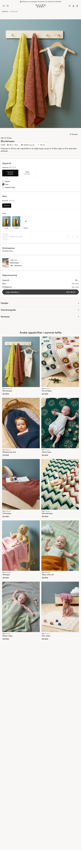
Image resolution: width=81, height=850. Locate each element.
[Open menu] (3, 6)
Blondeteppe (14, 11)
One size (6, 205)
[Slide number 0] (39, 125)
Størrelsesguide (8, 310)
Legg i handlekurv (40, 292)
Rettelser (5, 316)
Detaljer (4, 303)
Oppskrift (5, 11)
